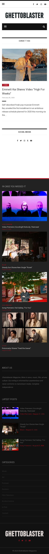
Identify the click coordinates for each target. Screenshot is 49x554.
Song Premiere (7, 305)
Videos (5, 85)
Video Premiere (7, 224)
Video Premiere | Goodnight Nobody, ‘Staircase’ (20, 227)
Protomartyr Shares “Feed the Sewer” (16, 348)
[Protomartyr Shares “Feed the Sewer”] (24, 328)
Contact (5, 513)
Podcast (5, 483)
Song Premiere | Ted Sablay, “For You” (16, 308)
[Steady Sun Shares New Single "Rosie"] (24, 248)
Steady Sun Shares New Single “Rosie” (17, 267)
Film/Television (8, 495)
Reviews (5, 489)
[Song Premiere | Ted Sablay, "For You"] (24, 288)
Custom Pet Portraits (10, 160)
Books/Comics (8, 501)
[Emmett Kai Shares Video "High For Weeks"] (24, 65)
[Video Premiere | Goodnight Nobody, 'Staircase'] (24, 207)
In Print (4, 507)
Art (3, 477)
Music (4, 265)
